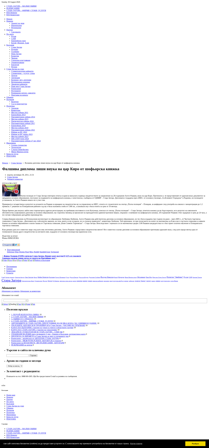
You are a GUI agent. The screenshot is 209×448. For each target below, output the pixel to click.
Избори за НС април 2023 (22, 134)
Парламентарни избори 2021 (23, 130)
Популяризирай (13, 250)
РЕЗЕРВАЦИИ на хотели (21, 345)
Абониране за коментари (30, 291)
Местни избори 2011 (19, 113)
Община (9, 97)
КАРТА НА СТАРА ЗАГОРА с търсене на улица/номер (34, 330)
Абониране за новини (11, 291)
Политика (10, 106)
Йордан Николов (107, 277)
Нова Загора (16, 54)
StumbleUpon (45, 252)
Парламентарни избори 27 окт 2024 (26, 141)
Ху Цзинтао (55, 281)
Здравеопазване (17, 62)
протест (148, 281)
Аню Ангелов (29, 277)
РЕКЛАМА (11, 156)
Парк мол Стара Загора (20, 86)
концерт (85, 281)
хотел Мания (174, 281)
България (10, 45)
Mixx (31, 252)
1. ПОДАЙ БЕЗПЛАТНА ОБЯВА (25, 315)
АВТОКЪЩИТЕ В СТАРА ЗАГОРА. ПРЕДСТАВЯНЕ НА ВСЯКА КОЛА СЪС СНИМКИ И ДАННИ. (54, 323)
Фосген (45, 281)
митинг (126, 281)
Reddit (36, 252)
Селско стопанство (19, 145)
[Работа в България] (41, 260)
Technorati (55, 252)
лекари (90, 281)
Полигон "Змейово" (175, 277)
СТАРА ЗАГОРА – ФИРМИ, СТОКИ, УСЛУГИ (26, 10)
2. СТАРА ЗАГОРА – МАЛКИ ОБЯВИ (27, 317)
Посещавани (11, 266)
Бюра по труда (12, 154)
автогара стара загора (66, 281)
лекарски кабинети (98, 281)
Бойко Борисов (43, 277)
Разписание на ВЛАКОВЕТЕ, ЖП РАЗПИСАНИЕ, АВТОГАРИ (37, 343)
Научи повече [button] (136, 444)
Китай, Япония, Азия (20, 43)
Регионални (16, 28)
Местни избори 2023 (19, 136)
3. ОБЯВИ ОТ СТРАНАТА (22, 319)
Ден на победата (83, 277)
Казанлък (15, 56)
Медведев (121, 277)
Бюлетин (15, 102)
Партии (9, 30)
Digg (17, 252)
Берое (35, 277)
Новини (9, 21)
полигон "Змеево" (140, 281)
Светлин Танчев (197, 277)
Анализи (15, 108)
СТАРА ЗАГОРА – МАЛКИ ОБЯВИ (21, 6)
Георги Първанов (60, 277)
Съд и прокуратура (19, 104)
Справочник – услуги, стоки (23, 73)
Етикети (9, 273)
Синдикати (16, 32)
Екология (15, 65)
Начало (9, 19)
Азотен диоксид (10, 277)
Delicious (10, 252)
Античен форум (19, 277)
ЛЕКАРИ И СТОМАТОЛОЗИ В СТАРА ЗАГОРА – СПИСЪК (37, 332)
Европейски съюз (18, 41)
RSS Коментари (12, 15)
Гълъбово (15, 52)
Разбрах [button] (195, 444)
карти (74, 281)
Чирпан (14, 58)
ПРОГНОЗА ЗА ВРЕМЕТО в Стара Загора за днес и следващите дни (40, 336)
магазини (106, 281)
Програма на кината (19, 95)
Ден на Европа (74, 277)
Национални (16, 25)
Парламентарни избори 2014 (23, 117)
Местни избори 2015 (19, 119)
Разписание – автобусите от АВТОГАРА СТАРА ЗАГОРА (35, 338)
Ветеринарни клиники (20, 82)
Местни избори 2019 (19, 128)
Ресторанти (16, 91)
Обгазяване (141, 277)
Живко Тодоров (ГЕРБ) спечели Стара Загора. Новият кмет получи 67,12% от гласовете (42, 256)
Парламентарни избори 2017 (23, 123)
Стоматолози (38, 281)
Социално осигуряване (20, 60)
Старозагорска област (28, 281)
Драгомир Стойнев (94, 277)
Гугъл (67, 277)
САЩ (13, 38)
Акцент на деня (17, 23)
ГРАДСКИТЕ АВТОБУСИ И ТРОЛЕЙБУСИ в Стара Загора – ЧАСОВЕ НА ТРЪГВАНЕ (48, 325)
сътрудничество (165, 281)
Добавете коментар (15, 179)
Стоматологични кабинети (22, 71)
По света (10, 34)
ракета (153, 281)
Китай (116, 277)
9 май (3, 277)
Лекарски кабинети (19, 84)
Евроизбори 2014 (18, 115)
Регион (14, 67)
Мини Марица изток (131, 277)
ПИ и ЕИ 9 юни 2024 (20, 139)
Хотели (14, 76)
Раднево (14, 49)
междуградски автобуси (117, 281)
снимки (158, 281)
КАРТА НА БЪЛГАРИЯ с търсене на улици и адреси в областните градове (42, 328)
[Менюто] (30, 260)
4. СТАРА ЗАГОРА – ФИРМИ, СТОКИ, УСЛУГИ (32, 321)
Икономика (11, 143)
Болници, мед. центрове (21, 80)
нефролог (131, 281)
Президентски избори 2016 (22, 121)
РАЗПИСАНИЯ (12, 8)
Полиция (10, 99)
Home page (10, 395)
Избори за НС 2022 (19, 132)
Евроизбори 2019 (18, 126)
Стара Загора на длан (15, 69)
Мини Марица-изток (19, 152)
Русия (13, 36)
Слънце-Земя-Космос (20, 150)
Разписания (16, 89)
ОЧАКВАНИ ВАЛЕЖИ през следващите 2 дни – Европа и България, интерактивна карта (48, 334)
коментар (79, 281)
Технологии (16, 147)
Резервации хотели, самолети (23, 93)
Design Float (24, 252)
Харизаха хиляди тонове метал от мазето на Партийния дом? (29, 258)
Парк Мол (149, 277)
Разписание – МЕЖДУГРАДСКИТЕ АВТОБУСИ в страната (36, 341)
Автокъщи (15, 78)
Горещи (9, 269)
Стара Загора (16, 47)
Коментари (15, 110)
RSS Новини (11, 13)
